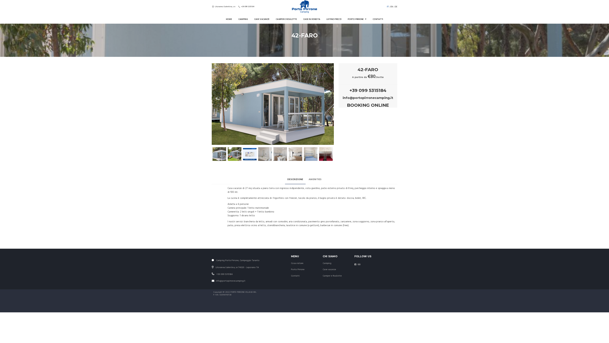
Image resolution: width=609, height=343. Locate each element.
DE (396, 7)
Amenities (315, 179)
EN (391, 7)
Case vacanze (261, 19)
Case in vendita (311, 19)
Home (229, 19)
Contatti (378, 19)
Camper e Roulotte (286, 19)
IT (388, 7)
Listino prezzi (334, 19)
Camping (243, 19)
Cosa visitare (297, 263)
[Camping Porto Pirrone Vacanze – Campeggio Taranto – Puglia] (304, 7)
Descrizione (295, 179)
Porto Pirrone (356, 19)
